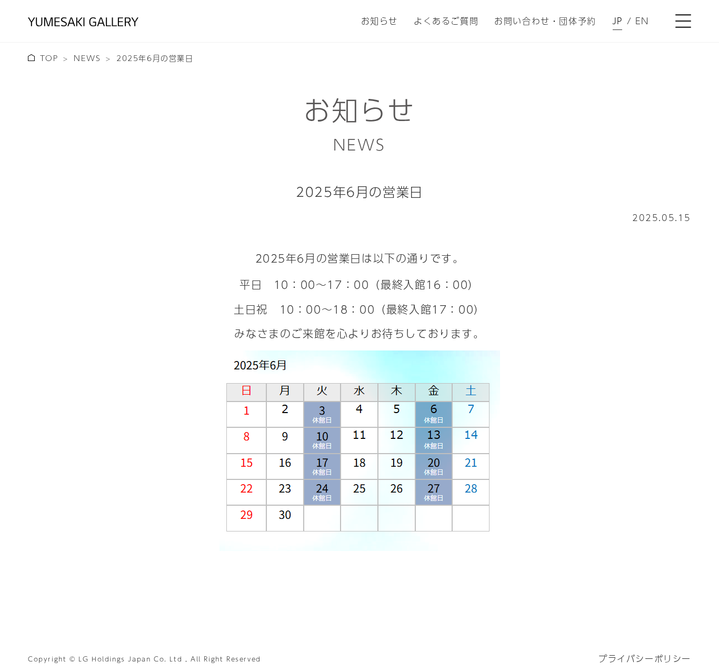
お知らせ (379, 20)
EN (642, 21)
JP (617, 21)
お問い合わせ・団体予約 (545, 20)
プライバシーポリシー (644, 659)
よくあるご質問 (446, 20)
